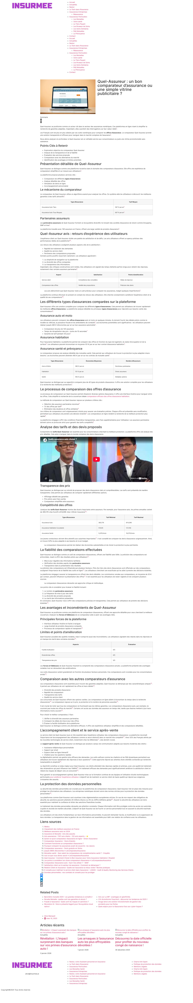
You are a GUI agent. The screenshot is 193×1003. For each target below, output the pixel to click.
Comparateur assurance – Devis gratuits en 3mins (63, 848)
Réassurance (78, 14)
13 (47, 602)
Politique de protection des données (147, 964)
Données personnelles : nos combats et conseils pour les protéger (69, 872)
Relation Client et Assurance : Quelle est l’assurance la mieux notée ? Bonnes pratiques (77, 868)
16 (72, 708)
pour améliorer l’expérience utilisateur (64, 777)
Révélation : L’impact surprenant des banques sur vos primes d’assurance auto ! (58, 943)
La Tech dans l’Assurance (78, 9)
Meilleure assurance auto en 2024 (57, 831)
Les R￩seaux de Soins (81, 26)
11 (96, 538)
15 (151, 683)
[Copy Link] (96, 882)
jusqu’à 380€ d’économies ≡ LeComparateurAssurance (64, 851)
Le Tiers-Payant (79, 24)
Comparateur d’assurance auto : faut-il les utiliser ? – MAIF (66, 863)
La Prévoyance (79, 34)
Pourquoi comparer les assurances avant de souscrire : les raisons (69, 846)
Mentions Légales (140, 967)
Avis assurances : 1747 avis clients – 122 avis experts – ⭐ (66, 836)
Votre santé (77, 22)
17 (124, 737)
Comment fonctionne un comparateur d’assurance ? (64, 843)
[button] (96, 119)
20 (50, 793)
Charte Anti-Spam (140, 962)
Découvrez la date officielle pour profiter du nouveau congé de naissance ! (133, 942)
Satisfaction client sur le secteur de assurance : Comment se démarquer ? (72, 865)
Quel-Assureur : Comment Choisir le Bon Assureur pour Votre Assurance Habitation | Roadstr (79, 858)
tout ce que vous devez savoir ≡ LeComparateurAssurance (66, 856)
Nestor (71, 7)
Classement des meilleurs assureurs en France (61, 829)
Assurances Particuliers (78, 17)
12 (88, 556)
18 (90, 759)
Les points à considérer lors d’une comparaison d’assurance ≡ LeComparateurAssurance (77, 860)
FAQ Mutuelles (78, 31)
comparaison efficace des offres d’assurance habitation (108, 396)
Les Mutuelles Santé (77, 969)
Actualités (73, 5)
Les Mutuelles (78, 19)
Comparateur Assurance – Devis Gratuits (59, 841)
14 (82, 628)
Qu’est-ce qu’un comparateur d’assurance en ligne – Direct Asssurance (70, 839)
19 (60, 761)
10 (86, 511)
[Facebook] (96, 875)
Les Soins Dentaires (80, 29)
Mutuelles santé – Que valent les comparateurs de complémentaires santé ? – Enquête (77, 853)
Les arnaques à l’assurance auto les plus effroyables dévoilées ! (96, 942)
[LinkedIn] (96, 880)
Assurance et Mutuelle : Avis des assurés (59, 834)
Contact (72, 36)
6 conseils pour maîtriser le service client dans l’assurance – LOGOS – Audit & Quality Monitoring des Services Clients (88, 870)
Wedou (46, 827)
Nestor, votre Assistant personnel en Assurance (87, 962)
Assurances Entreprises (78, 12)
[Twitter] (96, 877)
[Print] (96, 885)
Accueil (72, 2)
